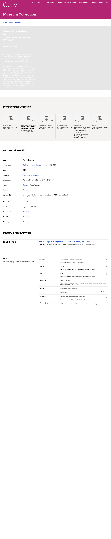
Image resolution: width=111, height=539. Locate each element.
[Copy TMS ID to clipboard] (106, 266)
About (101, 2)
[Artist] (14, 38)
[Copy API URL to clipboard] (106, 259)
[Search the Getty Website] (107, 2)
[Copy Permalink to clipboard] (106, 297)
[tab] (20, 242)
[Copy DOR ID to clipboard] (106, 274)
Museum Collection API (79, 262)
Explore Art (51, 2)
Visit (32, 2)
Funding (92, 2)
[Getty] (10, 5)
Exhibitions (8, 242)
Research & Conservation (67, 2)
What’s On (40, 2)
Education (83, 2)
